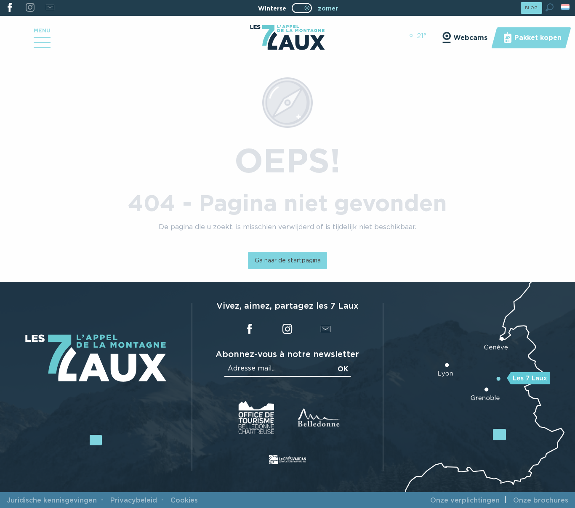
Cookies (184, 500)
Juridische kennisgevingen (52, 500)
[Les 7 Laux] (95, 379)
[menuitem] (287, 38)
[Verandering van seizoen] (304, 8)
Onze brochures (540, 500)
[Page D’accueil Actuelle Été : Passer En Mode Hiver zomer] (302, 8)
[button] (549, 7)
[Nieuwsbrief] (50, 8)
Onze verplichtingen (465, 500)
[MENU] (42, 45)
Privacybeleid (133, 500)
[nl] (566, 7)
